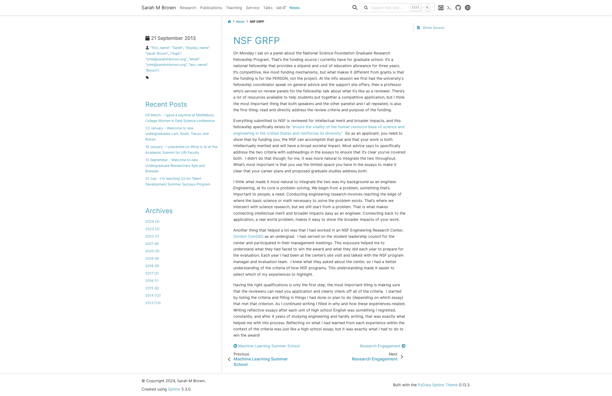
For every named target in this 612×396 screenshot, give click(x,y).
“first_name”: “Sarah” (167, 48)
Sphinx (174, 389)
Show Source (433, 28)
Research (188, 7)
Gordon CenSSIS (248, 236)
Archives (159, 211)
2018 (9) (152, 266)
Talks (268, 7)
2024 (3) (152, 221)
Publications (211, 7)
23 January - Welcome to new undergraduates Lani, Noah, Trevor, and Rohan (177, 134)
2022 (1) (152, 236)
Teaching (234, 7)
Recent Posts (166, 104)
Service (252, 7)
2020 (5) (152, 251)
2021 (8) (152, 244)
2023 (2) (152, 229)
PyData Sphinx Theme (438, 384)
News (295, 7)
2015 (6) (152, 288)
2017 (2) (152, 273)
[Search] (355, 8)
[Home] (229, 21)
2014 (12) (153, 295)
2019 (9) (152, 258)
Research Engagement (381, 345)
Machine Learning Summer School (268, 345)
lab (279, 7)
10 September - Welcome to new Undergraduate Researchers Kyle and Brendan (175, 165)
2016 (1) (151, 281)
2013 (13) (153, 303)
